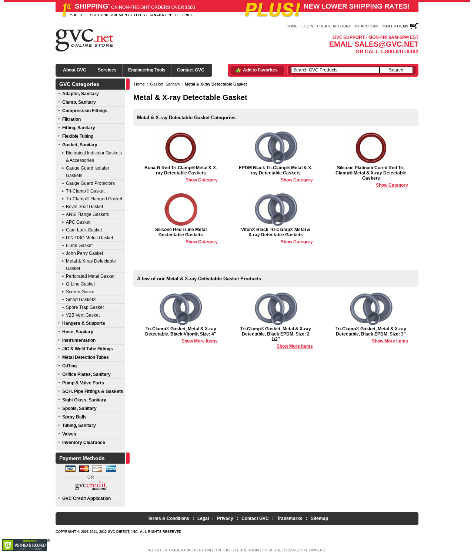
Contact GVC (190, 70)
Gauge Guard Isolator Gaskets (87, 172)
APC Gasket (78, 222)
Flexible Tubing (77, 136)
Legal (203, 518)
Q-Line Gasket (80, 284)
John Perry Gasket (84, 253)
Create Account (334, 26)
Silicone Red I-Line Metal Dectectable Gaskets (186, 235)
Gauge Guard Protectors (90, 183)
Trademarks (290, 518)
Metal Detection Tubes (85, 357)
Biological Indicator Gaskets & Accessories (94, 156)
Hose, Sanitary (77, 331)
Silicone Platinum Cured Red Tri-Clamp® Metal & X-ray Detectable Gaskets (372, 176)
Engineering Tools (147, 70)
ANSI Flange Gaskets (87, 214)
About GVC (74, 70)
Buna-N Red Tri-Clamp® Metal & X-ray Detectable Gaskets (181, 174)
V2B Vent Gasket (83, 315)
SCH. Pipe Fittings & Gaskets (92, 391)
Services (107, 70)
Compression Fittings (84, 110)
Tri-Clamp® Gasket (85, 191)
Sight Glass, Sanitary (84, 400)
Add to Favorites (260, 70)
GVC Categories (79, 84)
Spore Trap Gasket (85, 307)
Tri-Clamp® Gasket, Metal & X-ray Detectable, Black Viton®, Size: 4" (181, 335)
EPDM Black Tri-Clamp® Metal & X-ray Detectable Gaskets (276, 174)
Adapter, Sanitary (80, 93)
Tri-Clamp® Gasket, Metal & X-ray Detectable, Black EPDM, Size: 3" (372, 335)
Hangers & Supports (83, 323)
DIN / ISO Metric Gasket (89, 237)
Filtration (71, 119)
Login (307, 26)
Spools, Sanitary (79, 408)
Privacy (225, 518)
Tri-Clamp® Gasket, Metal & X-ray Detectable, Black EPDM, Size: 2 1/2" (276, 337)
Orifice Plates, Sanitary (86, 374)
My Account (366, 26)
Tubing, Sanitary (79, 425)
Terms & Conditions (168, 518)
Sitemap (319, 518)
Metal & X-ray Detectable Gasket (91, 264)
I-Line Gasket (79, 245)
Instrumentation (79, 340)
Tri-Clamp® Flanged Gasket (94, 198)
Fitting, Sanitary (78, 127)
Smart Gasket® (81, 299)
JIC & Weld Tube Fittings (87, 348)
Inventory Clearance (83, 442)
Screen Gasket (81, 291)
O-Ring (69, 365)
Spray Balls (74, 417)
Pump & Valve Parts (83, 383)
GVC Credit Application (86, 498)
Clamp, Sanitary (79, 102)
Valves (69, 434)
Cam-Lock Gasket (84, 230)
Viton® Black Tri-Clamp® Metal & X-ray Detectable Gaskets (277, 235)
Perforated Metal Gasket (90, 276)
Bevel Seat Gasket (84, 206)
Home (292, 26)
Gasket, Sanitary (79, 144)
